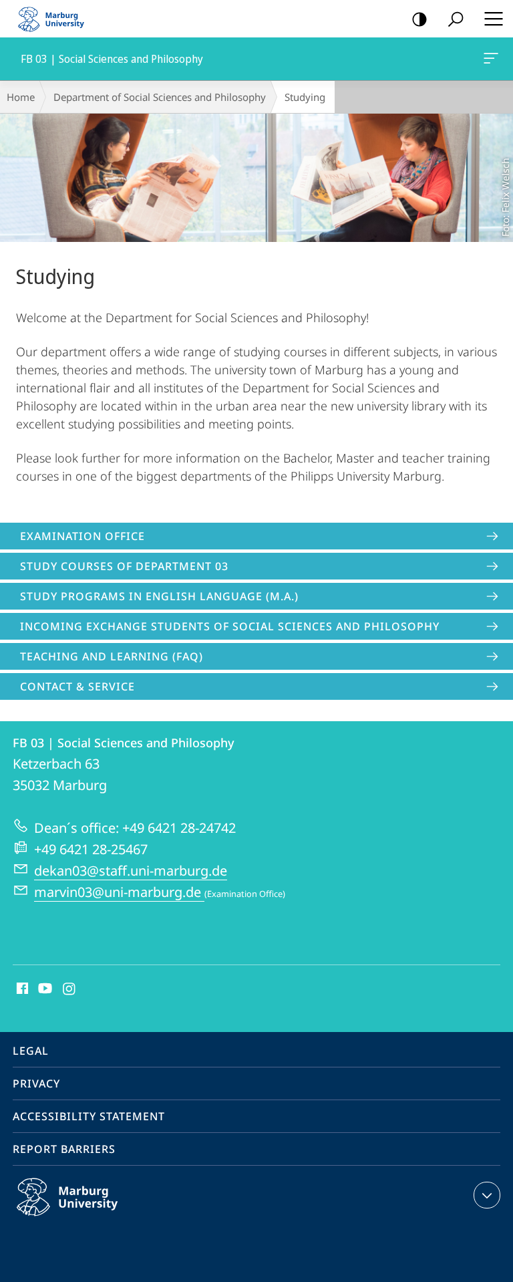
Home (21, 97)
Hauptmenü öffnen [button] (493, 18)
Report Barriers (64, 1149)
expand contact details (487, 1195)
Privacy (36, 1083)
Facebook (21, 989)
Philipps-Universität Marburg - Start (57, 19)
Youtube (43, 989)
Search (456, 18)
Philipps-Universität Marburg (93, 1218)
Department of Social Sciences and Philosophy (159, 97)
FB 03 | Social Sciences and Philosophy (493, 58)
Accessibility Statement (89, 1116)
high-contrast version (419, 18)
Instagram (69, 989)
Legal (31, 1050)
